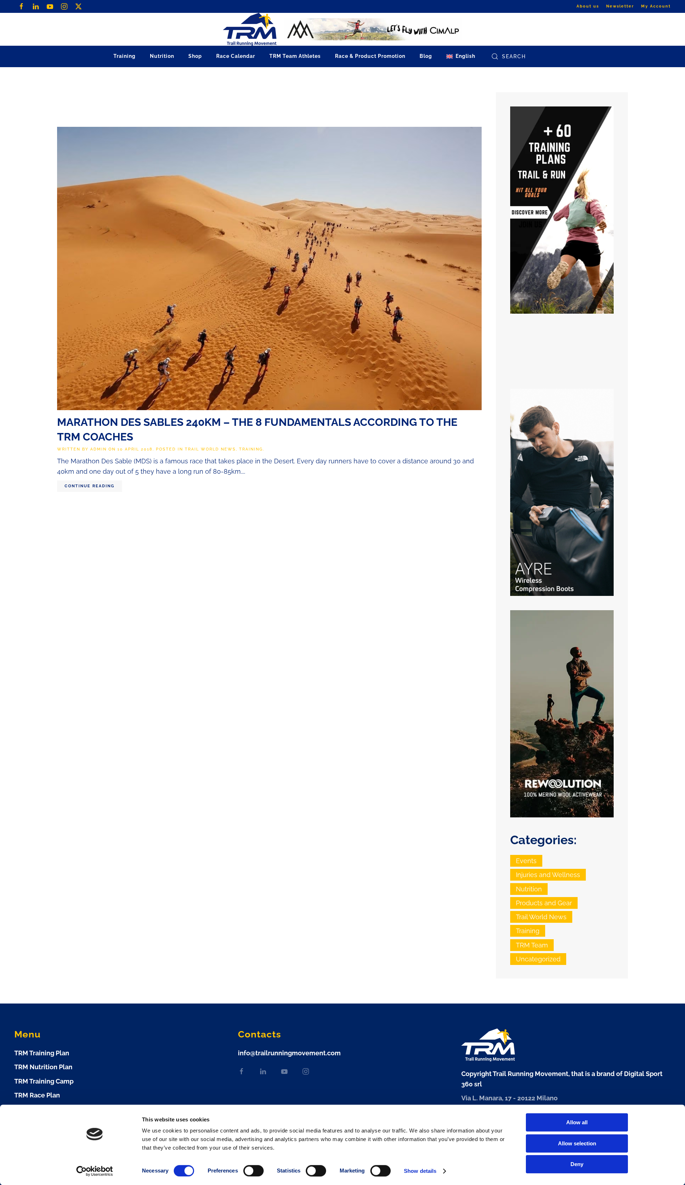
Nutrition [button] (162, 56)
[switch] (253, 1170)
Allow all (577, 1122)
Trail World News (210, 449)
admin (98, 449)
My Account (656, 6)
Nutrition (529, 889)
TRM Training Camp (43, 1081)
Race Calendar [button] (235, 56)
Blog (426, 56)
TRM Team (532, 945)
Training (251, 449)
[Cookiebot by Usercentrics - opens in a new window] (95, 1171)
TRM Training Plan (41, 1053)
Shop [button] (195, 56)
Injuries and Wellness (548, 874)
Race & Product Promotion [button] (370, 56)
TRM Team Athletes (295, 56)
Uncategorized (538, 959)
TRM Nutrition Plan (43, 1067)
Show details (420, 1171)
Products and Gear (544, 903)
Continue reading (90, 486)
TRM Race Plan (37, 1095)
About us (588, 6)
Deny (576, 1164)
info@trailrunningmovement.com (289, 1053)
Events (526, 861)
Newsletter (620, 6)
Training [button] (124, 56)
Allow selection (577, 1143)
